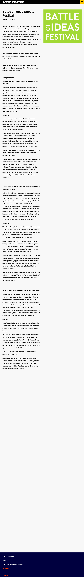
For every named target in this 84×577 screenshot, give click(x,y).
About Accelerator (8, 556)
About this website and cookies (12, 564)
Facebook (5, 572)
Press (4, 560)
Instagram (5, 568)
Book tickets (12, 59)
